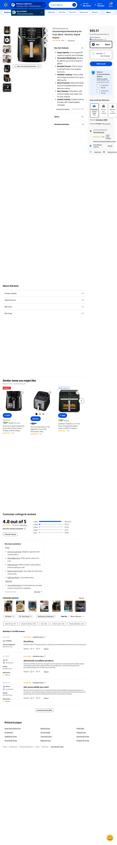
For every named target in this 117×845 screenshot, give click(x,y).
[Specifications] (82, 300)
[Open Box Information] (104, 53)
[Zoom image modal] (46, 41)
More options (106, 124)
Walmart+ (95, 12)
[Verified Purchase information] (45, 637)
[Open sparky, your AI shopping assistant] (109, 837)
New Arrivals (84, 12)
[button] (85, 5)
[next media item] (46, 45)
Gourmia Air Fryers (82, 736)
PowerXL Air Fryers (82, 740)
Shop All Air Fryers (11, 740)
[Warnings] (82, 313)
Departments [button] (8, 12)
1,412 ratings (71, 40)
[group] (63, 40)
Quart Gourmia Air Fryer (13, 728)
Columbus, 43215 (101, 120)
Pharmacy (72, 12)
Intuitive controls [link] (14, 552)
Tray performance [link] (14, 585)
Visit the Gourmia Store (60, 28)
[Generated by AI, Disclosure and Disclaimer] (83, 109)
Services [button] (23, 12)
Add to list (97, 152)
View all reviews (10, 534)
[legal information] (108, 34)
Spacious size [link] (12, 565)
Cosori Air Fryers (46, 736)
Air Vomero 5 (9, 732)
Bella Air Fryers (46, 740)
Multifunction (45, 728)
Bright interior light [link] (15, 571)
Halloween (51, 12)
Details (110, 146)
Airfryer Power (45, 732)
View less (37, 592)
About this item (11, 286)
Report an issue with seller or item (104, 141)
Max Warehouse (98, 132)
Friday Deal (80, 728)
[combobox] (63, 5)
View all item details (62, 109)
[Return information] (104, 39)
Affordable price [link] (13, 558)
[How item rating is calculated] (25, 529)
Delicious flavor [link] (13, 577)
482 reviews (23, 525)
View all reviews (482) (44, 710)
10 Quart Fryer (81, 732)
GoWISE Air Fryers (11, 736)
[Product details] (82, 293)
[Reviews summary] (65, 40)
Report (46, 649)
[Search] (74, 5)
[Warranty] (82, 307)
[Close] (42, 12)
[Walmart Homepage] (6, 5)
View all (81, 598)
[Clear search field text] (69, 5)
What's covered (102, 79)
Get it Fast (62, 12)
